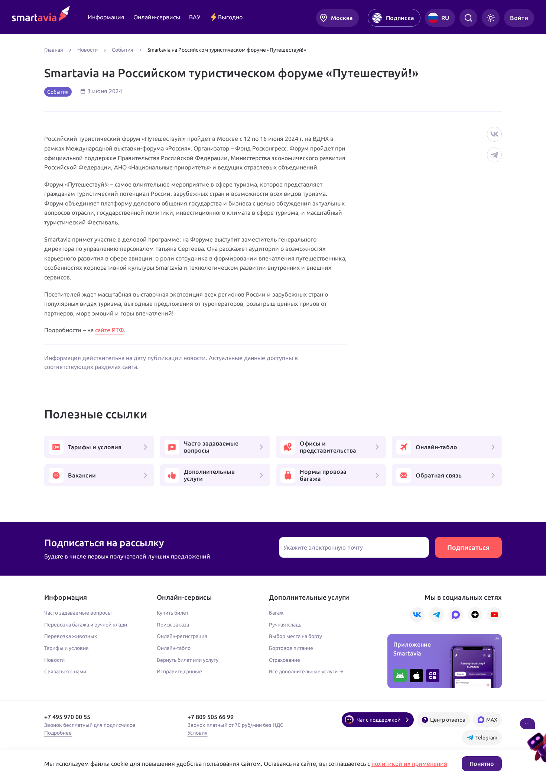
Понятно (481, 763)
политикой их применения (409, 763)
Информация (106, 17)
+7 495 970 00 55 (67, 717)
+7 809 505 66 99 (211, 717)
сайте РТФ (109, 330)
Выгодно (230, 17)
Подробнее (58, 733)
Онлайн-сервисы (156, 17)
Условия (198, 733)
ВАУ (194, 17)
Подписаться (468, 547)
